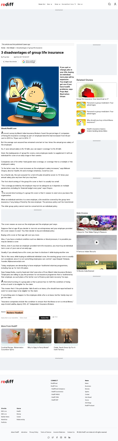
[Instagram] (61, 437)
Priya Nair (6, 57)
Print (56, 317)
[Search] (109, 4)
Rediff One (54, 386)
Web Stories (82, 213)
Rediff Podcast (89, 405)
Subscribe (44, 318)
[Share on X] (53, 437)
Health (19, 411)
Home (40, 4)
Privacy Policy (34, 432)
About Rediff (15, 432)
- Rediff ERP (54, 400)
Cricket (87, 394)
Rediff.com (85, 432)
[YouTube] (65, 437)
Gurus (72, 4)
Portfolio (4, 422)
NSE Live (4, 414)
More (79, 4)
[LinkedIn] (69, 437)
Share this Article (11, 61)
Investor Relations (59, 432)
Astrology (88, 403)
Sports (87, 392)
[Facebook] (57, 437)
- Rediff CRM (55, 397)
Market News (5, 417)
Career (19, 417)
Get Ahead (10, 48)
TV (75, 4)
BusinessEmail (66, 4)
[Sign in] (115, 4)
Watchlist (4, 419)
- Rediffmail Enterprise (58, 389)
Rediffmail (54, 383)
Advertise (24, 432)
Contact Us (71, 432)
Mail (44, 4)
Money (56, 4)
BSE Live (4, 411)
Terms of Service (46, 432)
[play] (96, 223)
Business (88, 386)
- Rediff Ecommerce (57, 392)
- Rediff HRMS (55, 394)
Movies (87, 389)
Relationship (21, 419)
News (48, 4)
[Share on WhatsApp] (49, 437)
